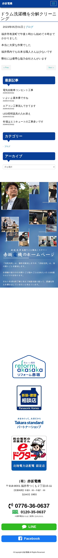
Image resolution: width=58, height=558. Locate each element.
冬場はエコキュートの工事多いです (23, 121)
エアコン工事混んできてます (19, 105)
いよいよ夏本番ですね (15, 98)
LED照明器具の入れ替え (17, 113)
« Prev (6, 67)
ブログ (29, 26)
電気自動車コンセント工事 (18, 90)
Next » (51, 67)
